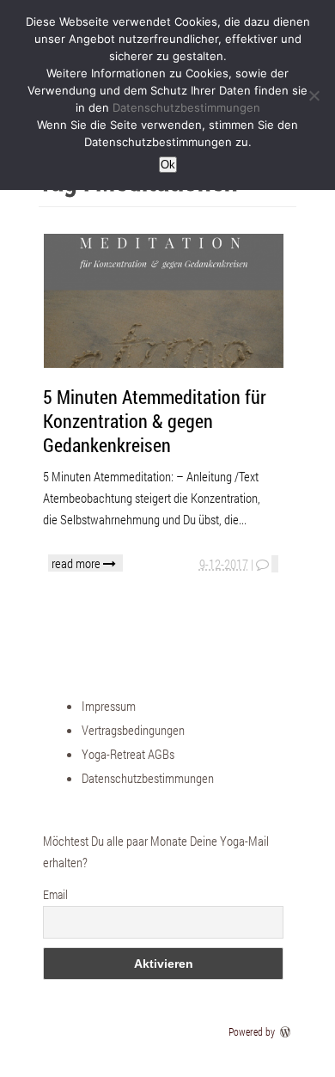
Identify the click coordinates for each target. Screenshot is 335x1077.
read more (77, 563)
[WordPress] (286, 1031)
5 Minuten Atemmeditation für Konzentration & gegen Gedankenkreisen (154, 420)
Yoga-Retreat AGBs (128, 753)
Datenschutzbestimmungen (148, 777)
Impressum (109, 705)
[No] (313, 95)
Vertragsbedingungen (133, 729)
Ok (168, 164)
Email (55, 894)
